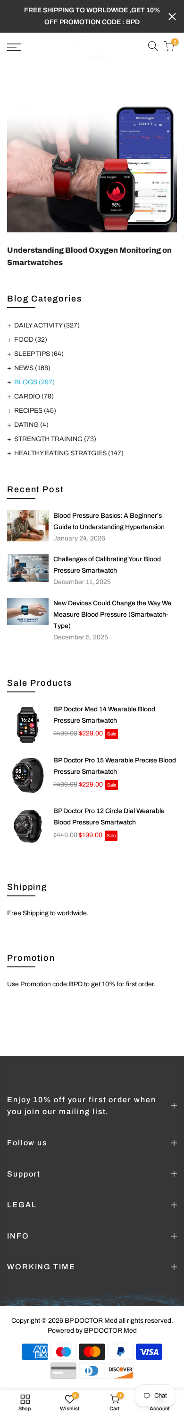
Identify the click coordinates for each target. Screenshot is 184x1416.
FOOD (30, 339)
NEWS (32, 368)
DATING (31, 424)
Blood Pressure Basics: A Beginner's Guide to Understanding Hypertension (109, 521)
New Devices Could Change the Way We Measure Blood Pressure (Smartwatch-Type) (112, 614)
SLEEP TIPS (39, 353)
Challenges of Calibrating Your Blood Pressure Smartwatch (107, 565)
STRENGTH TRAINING (55, 438)
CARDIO (34, 396)
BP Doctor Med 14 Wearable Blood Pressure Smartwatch (104, 715)
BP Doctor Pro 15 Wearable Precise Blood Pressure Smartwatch (114, 766)
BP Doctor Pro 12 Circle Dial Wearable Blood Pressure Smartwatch (109, 816)
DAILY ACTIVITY (47, 325)
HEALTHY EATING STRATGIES (69, 453)
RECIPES (35, 410)
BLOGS (34, 382)
